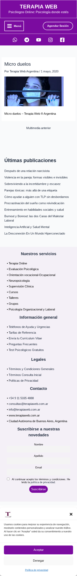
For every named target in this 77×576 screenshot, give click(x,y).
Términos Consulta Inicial (25, 375)
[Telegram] (26, 39)
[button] (71, 514)
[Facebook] (62, 39)
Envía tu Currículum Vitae (25, 338)
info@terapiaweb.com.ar (24, 409)
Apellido (38, 455)
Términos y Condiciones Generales (31, 369)
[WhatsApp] (14, 39)
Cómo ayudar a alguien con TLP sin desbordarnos (36, 196)
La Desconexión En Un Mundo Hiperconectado (34, 233)
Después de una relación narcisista (27, 171)
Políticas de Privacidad (23, 380)
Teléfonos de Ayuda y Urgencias (29, 327)
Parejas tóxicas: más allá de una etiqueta (30, 190)
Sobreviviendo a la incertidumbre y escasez (32, 184)
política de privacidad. (43, 482)
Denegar (38, 560)
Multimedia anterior (38, 128)
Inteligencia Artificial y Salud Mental (26, 227)
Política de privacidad (36, 570)
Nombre (38, 444)
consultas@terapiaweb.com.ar (28, 403)
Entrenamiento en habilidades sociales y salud (34, 209)
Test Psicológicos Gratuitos (26, 350)
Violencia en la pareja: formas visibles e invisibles (36, 177)
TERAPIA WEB (38, 7)
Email (38, 467)
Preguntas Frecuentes (23, 344)
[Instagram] (50, 39)
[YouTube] (38, 39)
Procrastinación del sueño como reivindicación (34, 203)
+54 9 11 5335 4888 (21, 398)
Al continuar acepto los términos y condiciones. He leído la (40, 481)
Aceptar (39, 549)
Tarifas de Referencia (22, 332)
